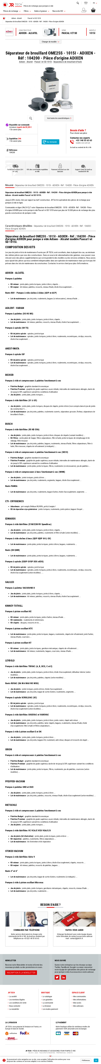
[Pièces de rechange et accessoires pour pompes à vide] (13, 4)
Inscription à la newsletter (21, 972)
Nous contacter (14, 1006)
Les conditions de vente (17, 1003)
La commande (48, 1003)
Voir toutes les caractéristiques (58, 118)
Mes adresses (78, 1006)
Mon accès (77, 1003)
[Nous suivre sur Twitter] (57, 977)
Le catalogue (47, 996)
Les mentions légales (17, 1000)
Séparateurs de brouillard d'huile (67, 62)
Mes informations (79, 1000)
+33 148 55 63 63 (86, 2)
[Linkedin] (63, 977)
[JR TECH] (4, 18)
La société (13, 996)
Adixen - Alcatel (26, 62)
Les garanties (47, 1000)
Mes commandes (79, 996)
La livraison (47, 1006)
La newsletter (14, 1009)
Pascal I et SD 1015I (43, 62)
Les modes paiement (50, 1009)
